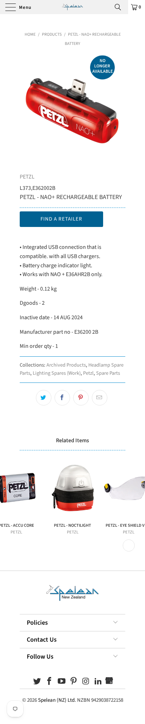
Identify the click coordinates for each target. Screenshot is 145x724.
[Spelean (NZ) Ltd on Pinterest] (74, 682)
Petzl (88, 373)
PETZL (27, 177)
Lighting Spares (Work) (57, 373)
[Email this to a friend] (99, 397)
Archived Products (66, 365)
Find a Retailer (61, 219)
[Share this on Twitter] (43, 397)
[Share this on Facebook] (62, 397)
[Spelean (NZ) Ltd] (72, 7)
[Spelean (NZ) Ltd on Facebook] (49, 682)
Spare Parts (108, 373)
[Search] (120, 7)
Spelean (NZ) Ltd (56, 700)
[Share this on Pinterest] (81, 397)
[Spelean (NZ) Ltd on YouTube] (61, 682)
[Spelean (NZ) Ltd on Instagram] (86, 682)
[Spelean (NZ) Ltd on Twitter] (37, 682)
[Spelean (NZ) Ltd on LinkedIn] (98, 682)
